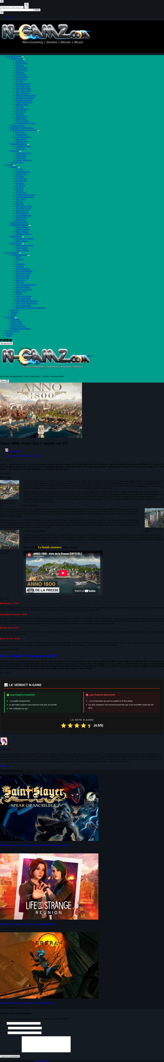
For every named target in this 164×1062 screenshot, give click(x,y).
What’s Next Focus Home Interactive (30, 308)
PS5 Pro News (21, 63)
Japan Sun (19, 282)
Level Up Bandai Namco (25, 285)
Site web (3, 1033)
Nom (3, 1023)
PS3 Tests (19, 188)
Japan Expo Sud (22, 278)
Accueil (8, 335)
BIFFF (18, 257)
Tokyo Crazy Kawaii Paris (26, 303)
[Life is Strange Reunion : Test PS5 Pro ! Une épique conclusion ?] (49, 919)
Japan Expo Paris (22, 275)
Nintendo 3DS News (23, 100)
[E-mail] (10, 341)
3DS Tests (19, 204)
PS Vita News (21, 79)
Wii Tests (19, 202)
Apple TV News (22, 121)
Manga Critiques (22, 232)
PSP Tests (19, 190)
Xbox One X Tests (23, 208)
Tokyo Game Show (23, 305)
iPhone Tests (20, 220)
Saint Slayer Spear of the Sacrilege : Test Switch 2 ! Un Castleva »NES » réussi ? (35, 845)
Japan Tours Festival (23, 289)
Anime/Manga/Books (19, 225)
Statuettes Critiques (23, 234)
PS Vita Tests (20, 192)
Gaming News (16, 58)
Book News (20, 132)
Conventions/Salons (18, 255)
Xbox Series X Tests (23, 206)
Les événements (11, 252)
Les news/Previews (13, 56)
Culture (13, 315)
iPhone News (20, 118)
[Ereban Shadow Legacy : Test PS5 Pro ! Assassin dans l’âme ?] (49, 998)
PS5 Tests (19, 176)
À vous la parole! (12, 331)
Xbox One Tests (22, 211)
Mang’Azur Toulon (23, 296)
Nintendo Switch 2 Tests (25, 195)
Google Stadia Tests (23, 215)
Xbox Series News (23, 88)
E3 (16, 262)
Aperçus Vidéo (16, 324)
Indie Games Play (22, 268)
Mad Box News (21, 105)
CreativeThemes (41, 1061)
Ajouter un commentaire (10, 1052)
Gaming (13, 167)
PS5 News (19, 65)
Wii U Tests (20, 199)
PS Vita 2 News (21, 77)
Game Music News (23, 153)
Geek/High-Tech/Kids (19, 222)
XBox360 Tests (21, 213)
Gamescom (19, 264)
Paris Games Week (23, 299)
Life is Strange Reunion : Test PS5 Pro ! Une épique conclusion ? (28, 924)
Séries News (20, 148)
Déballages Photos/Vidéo (20, 329)
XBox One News (22, 93)
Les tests (8, 165)
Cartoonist (19, 259)
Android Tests (21, 218)
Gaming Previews (17, 125)
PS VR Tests (20, 185)
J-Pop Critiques (21, 248)
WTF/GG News (16, 162)
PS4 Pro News (21, 70)
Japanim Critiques (22, 229)
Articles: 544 (5, 766)
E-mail (3, 1028)
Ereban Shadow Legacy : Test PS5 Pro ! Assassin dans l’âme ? (27, 1003)
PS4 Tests (19, 183)
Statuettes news (21, 141)
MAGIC (18, 294)
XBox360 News (22, 109)
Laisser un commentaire (10, 1056)
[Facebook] (1, 341)
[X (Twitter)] (4, 341)
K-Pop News (20, 158)
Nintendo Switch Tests (24, 197)
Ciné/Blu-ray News (23, 146)
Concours (9, 333)
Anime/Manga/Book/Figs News (23, 130)
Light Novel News (22, 137)
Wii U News (20, 111)
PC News (19, 81)
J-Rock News (20, 155)
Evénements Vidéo (17, 326)
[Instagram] (7, 341)
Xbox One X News (23, 91)
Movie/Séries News (18, 144)
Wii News (19, 114)
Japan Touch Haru (22, 287)
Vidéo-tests (14, 319)
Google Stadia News (23, 102)
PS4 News (19, 72)
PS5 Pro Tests (21, 174)
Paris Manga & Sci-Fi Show (26, 301)
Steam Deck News (22, 84)
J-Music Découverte (23, 160)
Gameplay (19, 266)
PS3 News (19, 107)
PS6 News (19, 61)
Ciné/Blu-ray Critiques (24, 238)
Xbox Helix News (22, 86)
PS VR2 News (21, 68)
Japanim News (21, 135)
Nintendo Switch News (24, 98)
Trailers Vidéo (16, 322)
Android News (21, 116)
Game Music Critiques (24, 245)
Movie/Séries (15, 236)
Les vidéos (9, 317)
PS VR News (20, 75)
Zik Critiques (15, 243)
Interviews (14, 310)
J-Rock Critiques (22, 250)
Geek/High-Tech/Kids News (21, 128)
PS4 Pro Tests (21, 181)
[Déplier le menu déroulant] (23, 56)
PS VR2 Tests (21, 178)
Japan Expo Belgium (23, 271)
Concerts (13, 312)
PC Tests (19, 169)
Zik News (14, 151)
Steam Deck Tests (22, 171)
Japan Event (20, 280)
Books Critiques (21, 227)
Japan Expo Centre (23, 273)
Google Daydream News (25, 123)
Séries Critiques (21, 241)
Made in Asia (20, 292)
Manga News (20, 139)
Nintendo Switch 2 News (25, 95)
